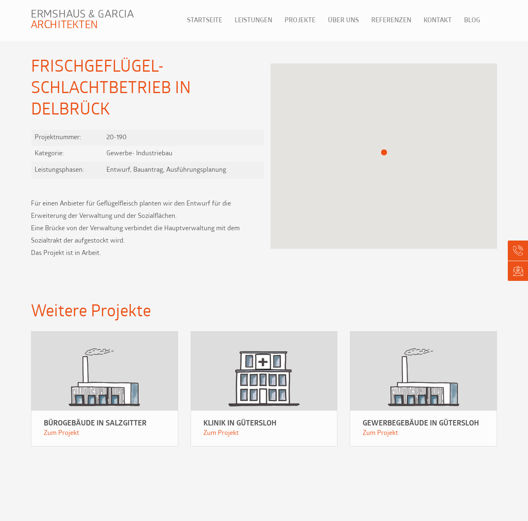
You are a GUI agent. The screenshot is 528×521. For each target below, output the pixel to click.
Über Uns (343, 20)
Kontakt (438, 20)
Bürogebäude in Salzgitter (95, 424)
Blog (472, 20)
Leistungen (253, 20)
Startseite (204, 20)
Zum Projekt (61, 433)
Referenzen (391, 20)
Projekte (300, 20)
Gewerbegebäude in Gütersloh (421, 424)
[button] (384, 152)
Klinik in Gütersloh (239, 424)
